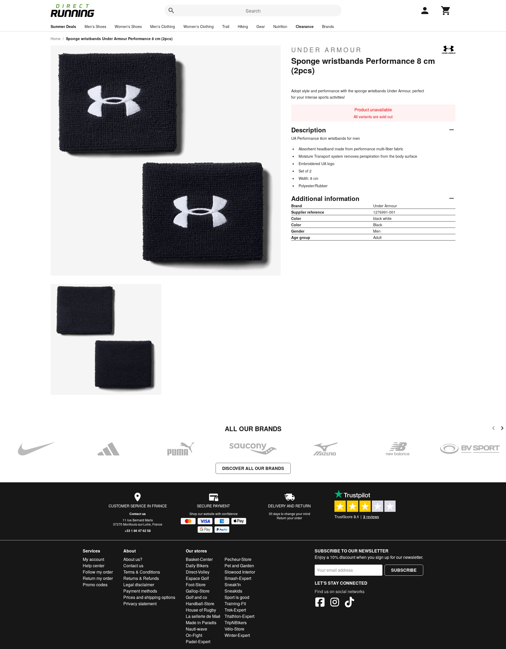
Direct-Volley (198, 572)
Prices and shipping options (149, 597)
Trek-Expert (235, 610)
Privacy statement (140, 603)
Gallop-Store (198, 591)
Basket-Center (199, 559)
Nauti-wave (196, 629)
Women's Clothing (198, 26)
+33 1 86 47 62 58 (138, 530)
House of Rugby (201, 610)
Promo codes (95, 584)
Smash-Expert (238, 578)
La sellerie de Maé (203, 616)
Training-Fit (235, 603)
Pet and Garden (239, 566)
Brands (328, 26)
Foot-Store (196, 584)
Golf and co (196, 597)
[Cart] (446, 10)
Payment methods (140, 591)
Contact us (137, 514)
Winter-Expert (237, 635)
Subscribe (404, 570)
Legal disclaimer (138, 584)
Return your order (289, 518)
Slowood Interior (240, 572)
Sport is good (237, 597)
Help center (93, 566)
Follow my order (98, 572)
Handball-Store (200, 603)
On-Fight (194, 635)
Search (253, 10)
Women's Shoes (128, 26)
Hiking (243, 26)
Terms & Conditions (141, 572)
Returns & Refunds (141, 578)
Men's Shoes (95, 26)
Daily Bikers (197, 566)
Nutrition (280, 26)
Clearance (305, 26)
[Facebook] (320, 603)
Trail (225, 26)
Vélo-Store (234, 629)
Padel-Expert (198, 641)
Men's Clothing (162, 26)
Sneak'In (233, 584)
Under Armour (326, 49)
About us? (132, 559)
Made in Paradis (201, 622)
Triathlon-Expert (239, 616)
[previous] (493, 429)
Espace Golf (197, 578)
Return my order (98, 578)
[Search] (171, 10)
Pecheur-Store (238, 559)
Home (56, 38)
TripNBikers (236, 622)
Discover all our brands (253, 468)
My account (93, 559)
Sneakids (233, 591)
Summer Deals (63, 26)
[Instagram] (334, 603)
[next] (502, 429)
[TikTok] (349, 603)
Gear (260, 26)
